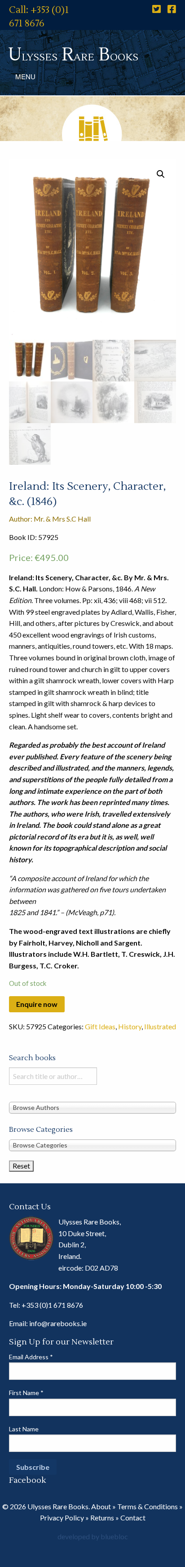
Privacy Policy (62, 1517)
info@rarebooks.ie (58, 1323)
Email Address (31, 1357)
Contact (132, 1517)
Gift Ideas (100, 1026)
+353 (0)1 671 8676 (52, 1305)
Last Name (24, 1429)
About (101, 1506)
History (129, 1026)
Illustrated (160, 1026)
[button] (161, 174)
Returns (102, 1517)
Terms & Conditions (147, 1506)
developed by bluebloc (92, 1536)
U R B (73, 54)
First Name (26, 1392)
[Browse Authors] (92, 1107)
